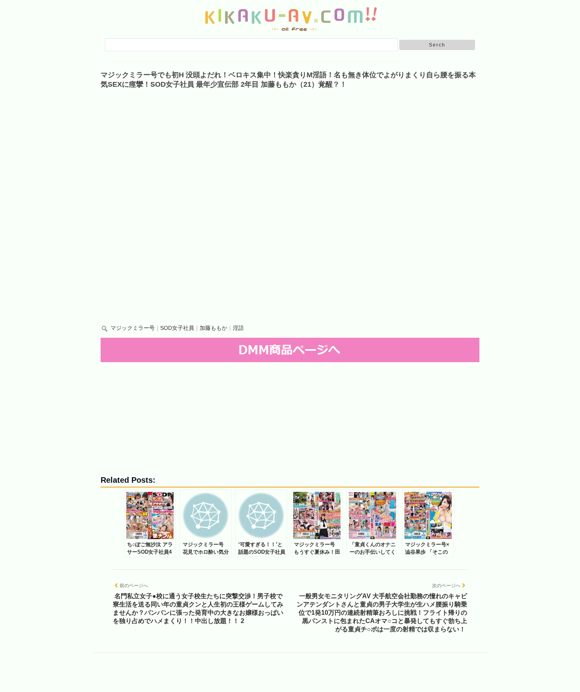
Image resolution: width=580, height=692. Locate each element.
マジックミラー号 (132, 328)
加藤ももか (213, 328)
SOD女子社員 (177, 328)
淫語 (238, 328)
